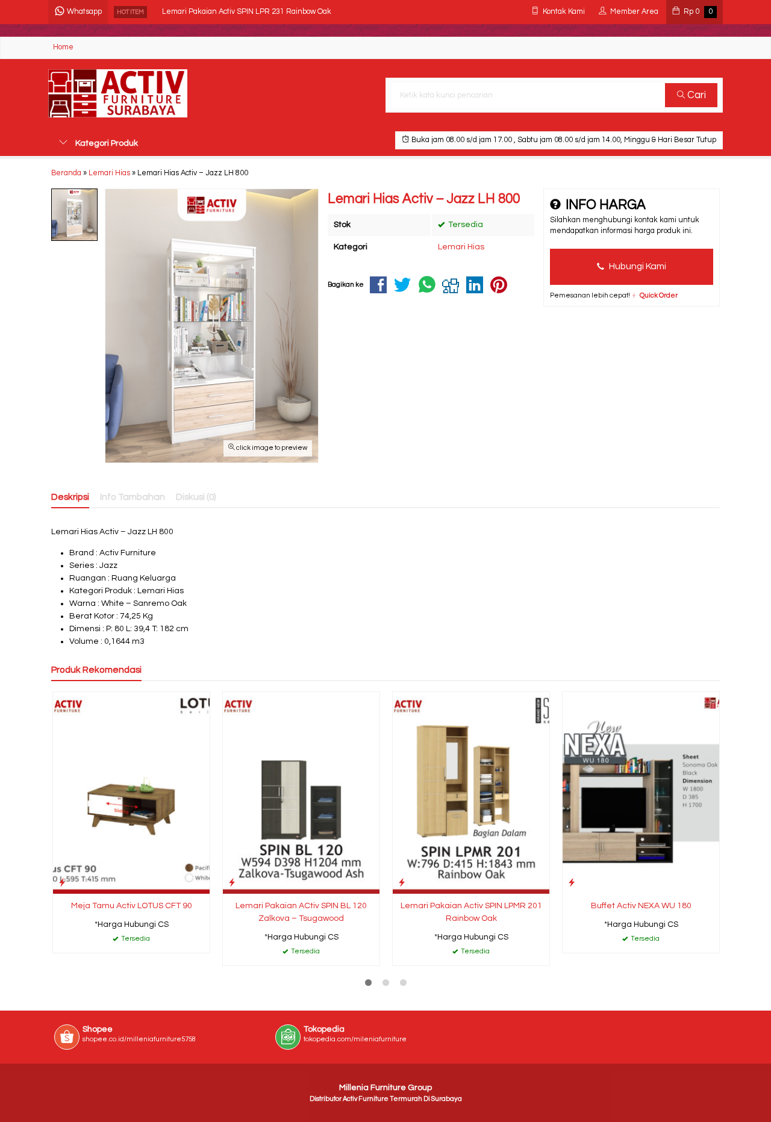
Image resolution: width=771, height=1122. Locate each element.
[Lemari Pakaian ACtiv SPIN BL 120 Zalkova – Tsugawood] (301, 792)
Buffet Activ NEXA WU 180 (641, 906)
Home (63, 47)
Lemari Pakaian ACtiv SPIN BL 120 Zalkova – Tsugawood (301, 912)
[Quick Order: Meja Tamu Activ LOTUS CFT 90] (62, 882)
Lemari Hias (461, 247)
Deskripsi (70, 497)
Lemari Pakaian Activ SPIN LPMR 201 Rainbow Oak (471, 912)
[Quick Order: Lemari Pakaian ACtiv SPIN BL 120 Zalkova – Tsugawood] (232, 882)
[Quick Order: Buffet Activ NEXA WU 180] (572, 882)
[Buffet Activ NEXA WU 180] (641, 792)
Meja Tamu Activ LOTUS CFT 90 (131, 906)
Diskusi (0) (196, 497)
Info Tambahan (132, 497)
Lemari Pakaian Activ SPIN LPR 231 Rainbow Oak (246, 12)
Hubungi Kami (636, 266)
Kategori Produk (105, 143)
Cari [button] (695, 95)
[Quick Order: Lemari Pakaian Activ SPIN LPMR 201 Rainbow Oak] (402, 882)
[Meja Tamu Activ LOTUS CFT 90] (131, 792)
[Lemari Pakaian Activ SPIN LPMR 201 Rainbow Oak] (471, 792)
